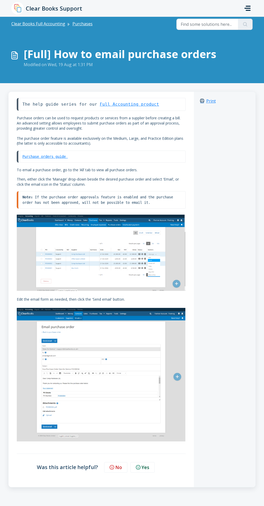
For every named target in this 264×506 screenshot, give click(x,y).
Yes (145, 467)
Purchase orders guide (45, 156)
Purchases (82, 24)
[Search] (245, 24)
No (118, 467)
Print (211, 101)
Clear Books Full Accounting (38, 24)
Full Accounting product (129, 104)
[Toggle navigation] (247, 8)
